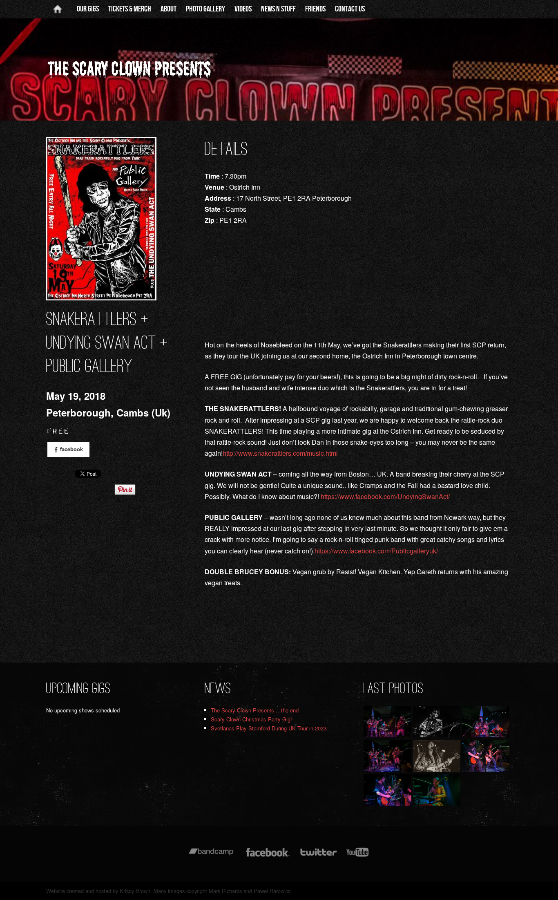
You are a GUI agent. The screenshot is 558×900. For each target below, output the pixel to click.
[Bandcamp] (211, 856)
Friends (315, 9)
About (168, 9)
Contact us (350, 9)
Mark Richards (225, 891)
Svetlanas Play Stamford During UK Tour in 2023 (268, 728)
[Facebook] (267, 856)
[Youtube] (357, 856)
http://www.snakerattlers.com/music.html (280, 453)
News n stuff (278, 9)
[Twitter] (318, 856)
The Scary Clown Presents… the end (255, 710)
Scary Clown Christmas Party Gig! (251, 719)
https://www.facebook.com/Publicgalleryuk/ (376, 550)
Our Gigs (88, 9)
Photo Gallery (205, 9)
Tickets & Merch (129, 9)
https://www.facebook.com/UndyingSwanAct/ (385, 496)
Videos (243, 9)
